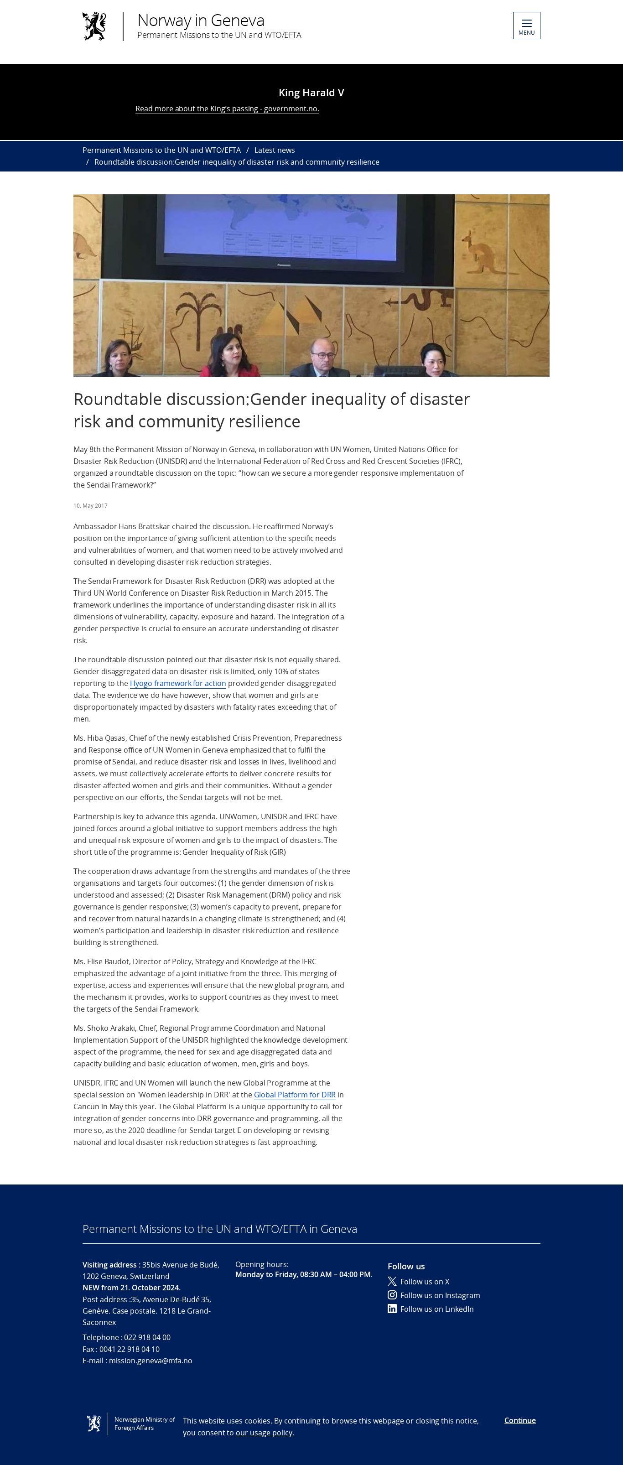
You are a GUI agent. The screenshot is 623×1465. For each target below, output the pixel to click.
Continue (520, 1420)
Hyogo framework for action (178, 683)
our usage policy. (265, 1433)
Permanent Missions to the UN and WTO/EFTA (162, 150)
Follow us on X (424, 1282)
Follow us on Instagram (440, 1295)
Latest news (274, 150)
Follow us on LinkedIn (437, 1309)
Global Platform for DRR (295, 1095)
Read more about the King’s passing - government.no (226, 109)
